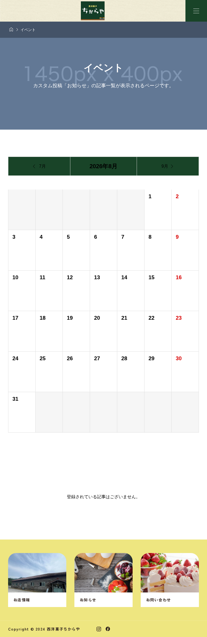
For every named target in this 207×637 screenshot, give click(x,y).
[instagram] (98, 628)
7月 (39, 166)
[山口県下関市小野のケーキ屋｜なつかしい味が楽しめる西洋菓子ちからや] (93, 10)
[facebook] (108, 629)
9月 (167, 166)
